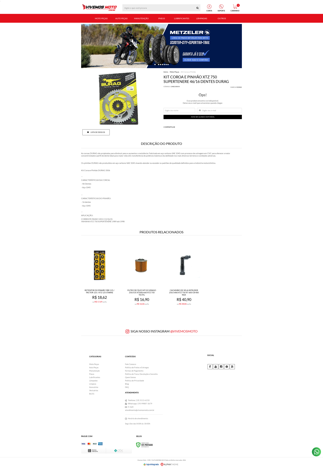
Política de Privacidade (134, 380)
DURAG (239, 87)
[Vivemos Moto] (99, 8)
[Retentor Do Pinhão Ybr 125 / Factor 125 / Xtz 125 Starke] (99, 279)
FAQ (127, 387)
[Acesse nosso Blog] (232, 366)
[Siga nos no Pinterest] (226, 366)
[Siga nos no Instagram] (221, 366)
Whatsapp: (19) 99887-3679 (140, 403)
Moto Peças (174, 72)
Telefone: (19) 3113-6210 (139, 400)
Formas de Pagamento (134, 371)
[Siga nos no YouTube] (215, 366)
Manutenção (94, 371)
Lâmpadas (93, 380)
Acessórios (93, 387)
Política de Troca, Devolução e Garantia (141, 374)
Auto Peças (94, 367)
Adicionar (105, 313)
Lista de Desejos (97, 132)
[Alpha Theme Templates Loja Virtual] (169, 464)
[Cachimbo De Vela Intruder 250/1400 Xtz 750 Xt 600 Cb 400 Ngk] (184, 279)
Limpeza (92, 384)
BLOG (91, 394)
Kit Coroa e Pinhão (188, 72)
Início (166, 72)
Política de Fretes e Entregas (137, 367)
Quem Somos (130, 377)
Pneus (91, 374)
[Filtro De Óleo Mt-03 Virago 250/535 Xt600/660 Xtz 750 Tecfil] (141, 279)
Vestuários (93, 390)
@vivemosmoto (184, 331)
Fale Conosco (130, 364)
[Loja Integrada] (151, 464)
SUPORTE (221, 11)
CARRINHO (235, 8)
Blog (127, 384)
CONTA (209, 11)
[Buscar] (197, 7)
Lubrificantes (94, 377)
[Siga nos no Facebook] (210, 366)
